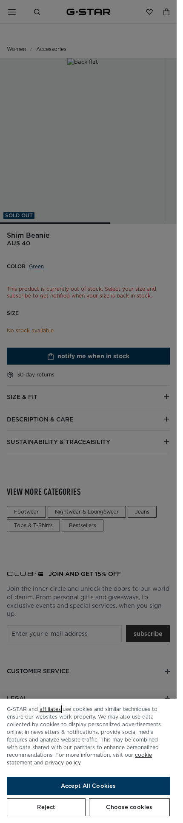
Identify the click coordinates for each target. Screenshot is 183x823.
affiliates (50, 709)
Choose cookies (129, 807)
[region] (88, 761)
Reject (46, 807)
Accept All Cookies (88, 786)
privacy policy (62, 762)
